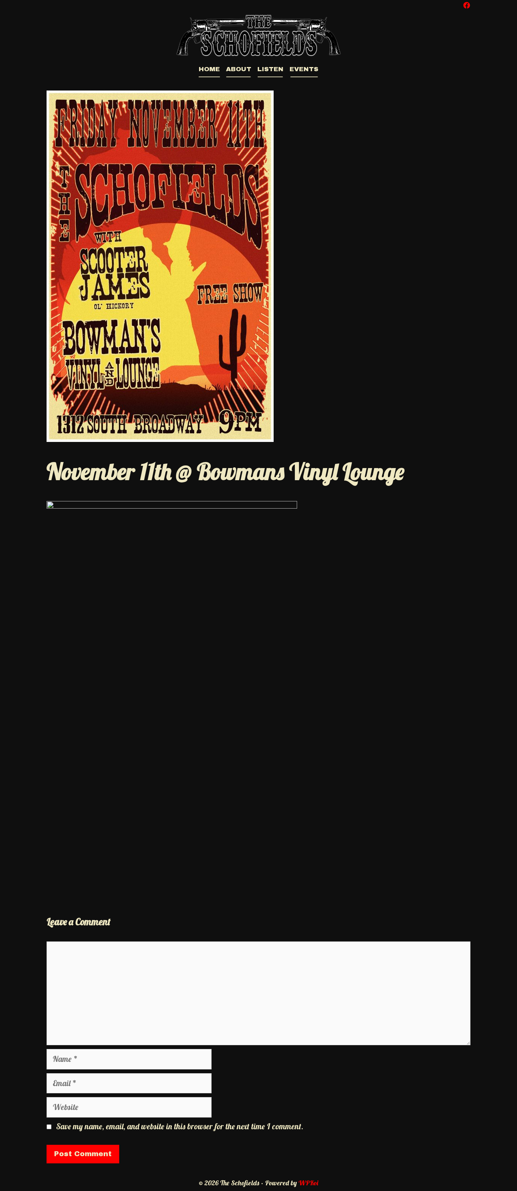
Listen (270, 69)
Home (209, 69)
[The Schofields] (258, 34)
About (238, 69)
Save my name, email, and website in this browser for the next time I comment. (180, 1126)
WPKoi (308, 1183)
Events (304, 69)
